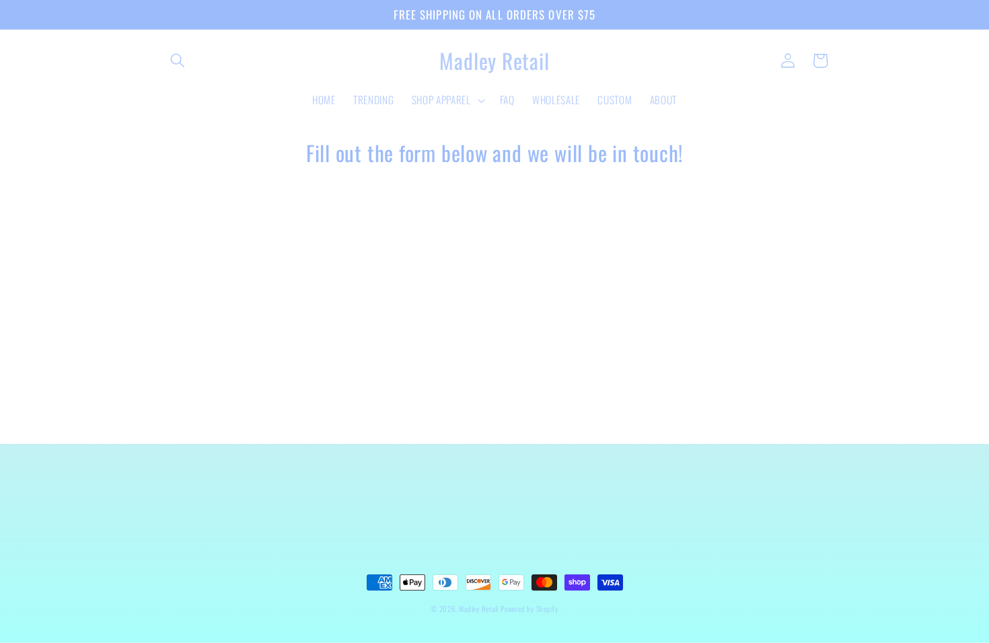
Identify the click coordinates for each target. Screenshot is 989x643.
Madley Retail (480, 608)
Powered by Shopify (529, 608)
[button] (177, 60)
